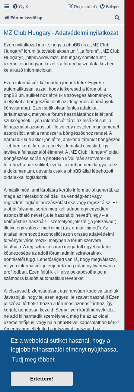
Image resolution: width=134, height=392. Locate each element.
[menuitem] (20, 6)
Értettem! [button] (41, 379)
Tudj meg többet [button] (33, 359)
